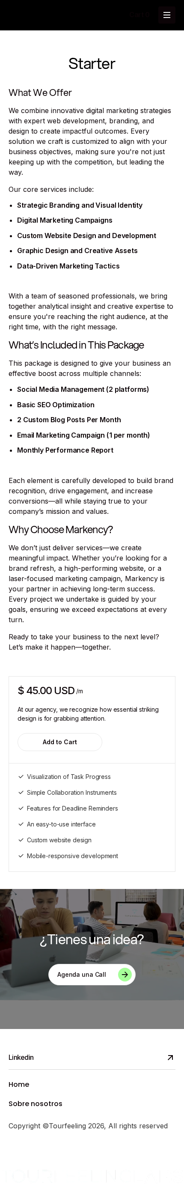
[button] (139, 15)
